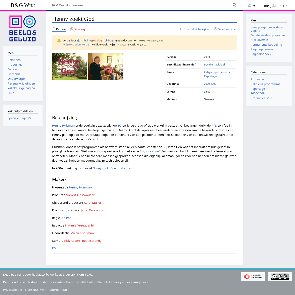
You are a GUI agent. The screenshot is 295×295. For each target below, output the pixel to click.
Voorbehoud (58, 290)
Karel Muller (92, 202)
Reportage (210, 76)
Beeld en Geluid (213, 64)
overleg (97, 40)
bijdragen (110, 40)
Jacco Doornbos (92, 210)
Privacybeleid (12, 290)
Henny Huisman (63, 125)
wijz (65, 44)
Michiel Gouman (82, 233)
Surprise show (149, 151)
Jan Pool (66, 218)
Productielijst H (261, 98)
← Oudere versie (79, 44)
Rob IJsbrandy (92, 241)
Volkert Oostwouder (80, 195)
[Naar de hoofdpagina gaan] (23, 28)
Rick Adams (72, 241)
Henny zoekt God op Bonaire (112, 168)
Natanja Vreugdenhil (80, 225)
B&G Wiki (23, 5)
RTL (214, 125)
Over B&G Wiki (35, 290)
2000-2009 (210, 84)
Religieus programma (217, 72)
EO (120, 125)
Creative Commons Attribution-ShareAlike (83, 282)
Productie (257, 79)
